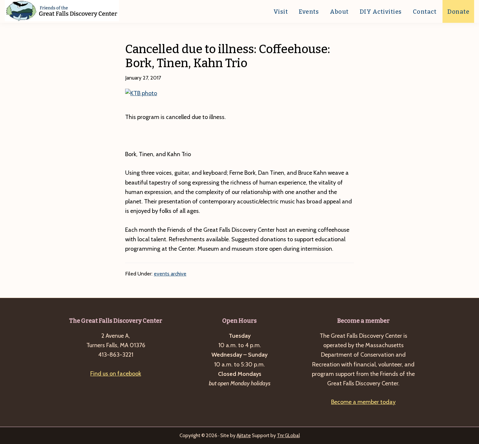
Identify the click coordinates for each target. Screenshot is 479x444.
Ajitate (244, 435)
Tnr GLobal (288, 435)
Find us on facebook (115, 373)
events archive (170, 274)
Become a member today (363, 402)
